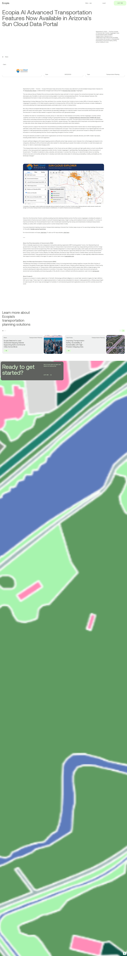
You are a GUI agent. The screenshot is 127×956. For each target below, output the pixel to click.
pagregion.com (69, 256)
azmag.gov (96, 271)
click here (43, 232)
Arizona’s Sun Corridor (69, 90)
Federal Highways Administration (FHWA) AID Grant (85, 117)
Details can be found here (38, 229)
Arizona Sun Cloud (30, 90)
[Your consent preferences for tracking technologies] (124, 953)
